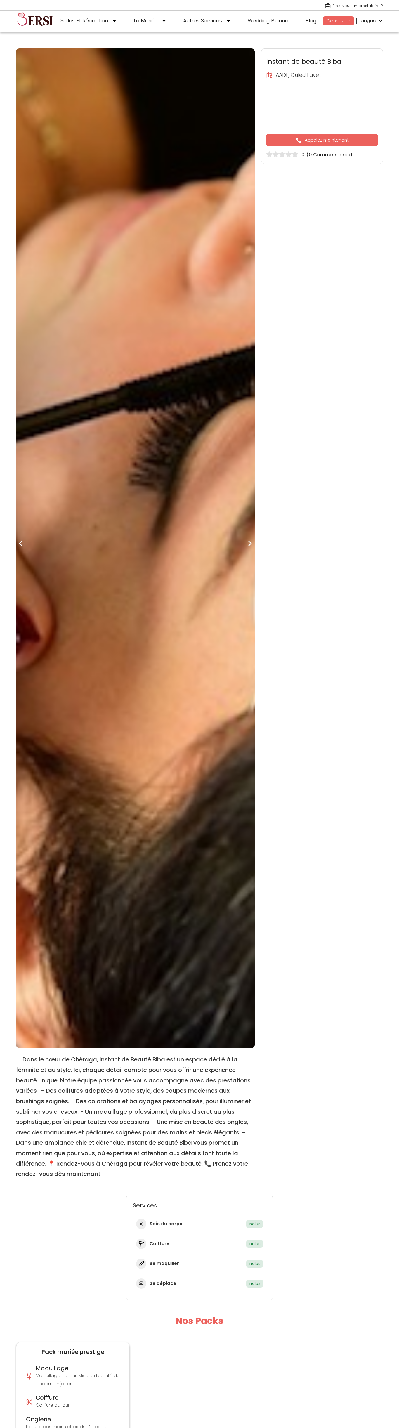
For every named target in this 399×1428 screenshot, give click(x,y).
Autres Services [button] (202, 20)
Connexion (338, 21)
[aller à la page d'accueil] (35, 28)
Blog (311, 21)
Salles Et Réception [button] (84, 20)
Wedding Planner (269, 21)
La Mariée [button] (146, 20)
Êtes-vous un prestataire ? (357, 5)
